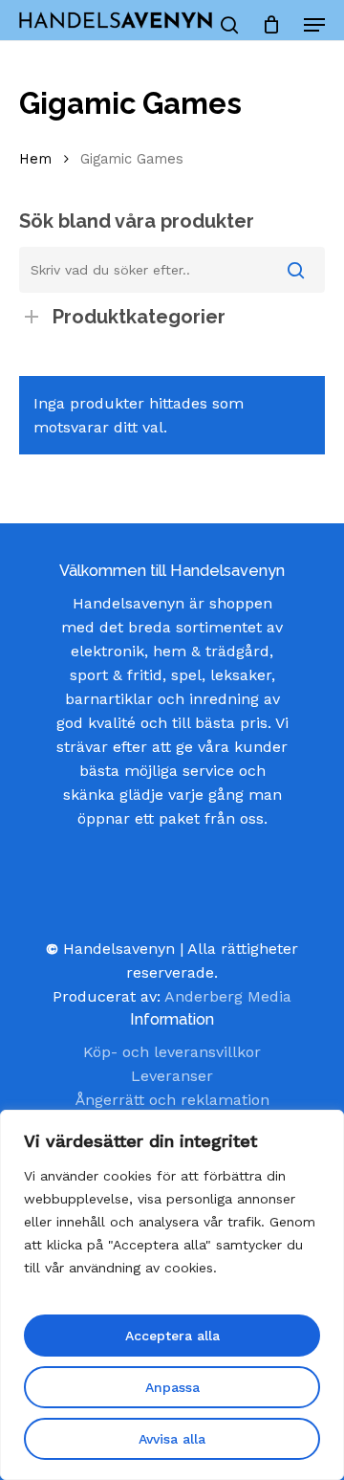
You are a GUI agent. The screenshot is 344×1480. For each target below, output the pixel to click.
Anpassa (172, 1387)
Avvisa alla (172, 1439)
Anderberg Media (227, 996)
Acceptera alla (172, 1335)
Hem (35, 158)
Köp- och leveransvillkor (172, 1052)
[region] (172, 1295)
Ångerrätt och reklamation (172, 1100)
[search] (229, 24)
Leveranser (172, 1076)
